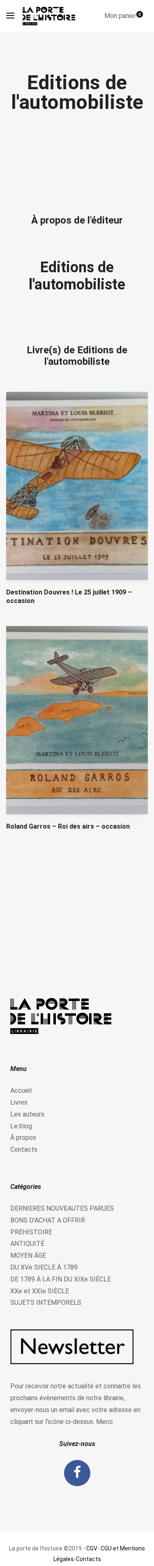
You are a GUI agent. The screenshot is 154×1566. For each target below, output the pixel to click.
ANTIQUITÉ (27, 1243)
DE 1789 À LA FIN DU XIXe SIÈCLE (60, 1279)
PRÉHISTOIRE (31, 1232)
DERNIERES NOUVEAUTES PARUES (62, 1208)
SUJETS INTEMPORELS (45, 1302)
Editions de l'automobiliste (77, 276)
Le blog (21, 1126)
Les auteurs (27, 1114)
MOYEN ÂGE (28, 1255)
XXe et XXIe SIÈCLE (39, 1291)
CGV (91, 1548)
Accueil (21, 1090)
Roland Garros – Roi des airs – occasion (68, 826)
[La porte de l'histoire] (51, 16)
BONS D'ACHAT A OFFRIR (47, 1220)
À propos (23, 1137)
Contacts (23, 1149)
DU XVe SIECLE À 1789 (44, 1267)
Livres (19, 1102)
